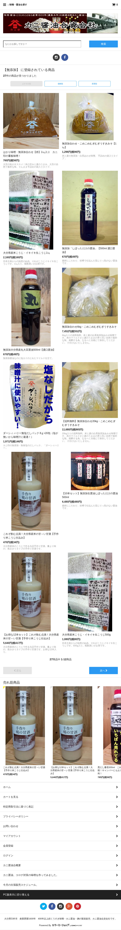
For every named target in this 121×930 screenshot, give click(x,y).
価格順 (60, 84)
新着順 (94, 84)
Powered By (45, 925)
